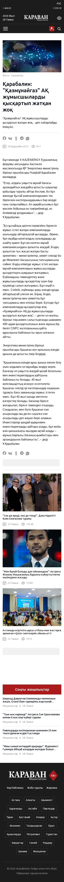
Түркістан (51, 834)
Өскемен (15, 825)
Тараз (9, 817)
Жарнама (51, 787)
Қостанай (24, 817)
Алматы (30, 800)
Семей (33, 842)
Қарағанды (15, 808)
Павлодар (49, 808)
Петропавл (33, 834)
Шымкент (47, 800)
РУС (59, 3)
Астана (16, 800)
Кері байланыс (15, 787)
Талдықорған (34, 825)
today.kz (8, 126)
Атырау (40, 817)
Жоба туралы (35, 787)
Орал (51, 825)
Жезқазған (39, 851)
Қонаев (22, 851)
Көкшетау (17, 842)
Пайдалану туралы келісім (32, 873)
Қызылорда (14, 834)
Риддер (47, 842)
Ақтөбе (32, 808)
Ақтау (54, 817)
